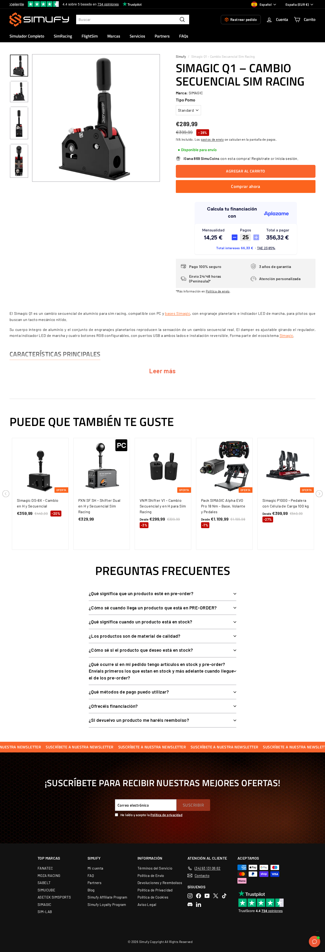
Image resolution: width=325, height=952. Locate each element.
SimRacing (63, 36)
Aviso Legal (147, 904)
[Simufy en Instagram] (189, 895)
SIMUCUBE (46, 890)
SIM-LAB (45, 911)
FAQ (91, 875)
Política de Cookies (153, 897)
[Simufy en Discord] (189, 904)
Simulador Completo (27, 36)
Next (319, 494)
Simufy (181, 56)
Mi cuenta (95, 868)
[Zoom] (96, 118)
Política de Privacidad (155, 890)
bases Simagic (177, 313)
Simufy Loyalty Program (107, 904)
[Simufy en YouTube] (207, 895)
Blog (91, 890)
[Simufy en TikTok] (224, 895)
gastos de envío (212, 139)
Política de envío (218, 291)
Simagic (286, 335)
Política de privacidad (166, 814)
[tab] (197, 150)
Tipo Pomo (185, 99)
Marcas (113, 36)
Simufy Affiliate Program (107, 897)
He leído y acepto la (151, 814)
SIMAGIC (44, 904)
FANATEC (45, 868)
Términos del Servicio (155, 868)
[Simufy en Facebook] (198, 895)
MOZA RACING (49, 875)
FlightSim (90, 36)
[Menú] (317, 932)
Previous (6, 494)
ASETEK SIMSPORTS (54, 897)
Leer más (162, 370)
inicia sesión (286, 158)
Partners (162, 36)
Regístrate (260, 158)
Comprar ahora (245, 186)
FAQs (183, 36)
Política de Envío (151, 875)
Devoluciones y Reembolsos (160, 882)
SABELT (44, 882)
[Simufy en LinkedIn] (198, 904)
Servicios (137, 36)
